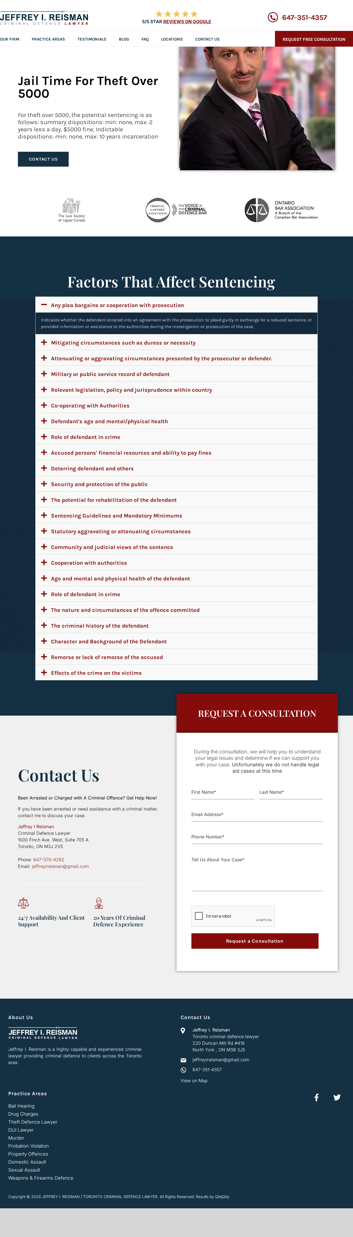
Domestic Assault (27, 1162)
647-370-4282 (48, 859)
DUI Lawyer (21, 1130)
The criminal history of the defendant (100, 626)
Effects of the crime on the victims (96, 673)
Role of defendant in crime (85, 437)
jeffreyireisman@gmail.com (60, 866)
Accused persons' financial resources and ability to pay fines (131, 453)
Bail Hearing (21, 1106)
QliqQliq (222, 1196)
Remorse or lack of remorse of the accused (107, 657)
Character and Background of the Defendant (109, 641)
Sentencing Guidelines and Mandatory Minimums (116, 516)
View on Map (194, 1080)
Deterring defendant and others (92, 468)
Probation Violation (28, 1146)
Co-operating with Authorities (90, 405)
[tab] (176, 304)
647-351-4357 (304, 17)
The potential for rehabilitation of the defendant (114, 500)
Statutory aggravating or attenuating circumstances (121, 531)
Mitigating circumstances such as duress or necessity (123, 343)
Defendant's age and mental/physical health (109, 421)
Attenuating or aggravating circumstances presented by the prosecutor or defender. (161, 358)
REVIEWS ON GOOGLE (187, 21)
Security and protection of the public (99, 484)
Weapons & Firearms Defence (40, 1178)
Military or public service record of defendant (110, 374)
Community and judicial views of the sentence (112, 547)
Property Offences (28, 1154)
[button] (43, 159)
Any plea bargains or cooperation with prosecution (117, 305)
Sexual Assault (24, 1170)
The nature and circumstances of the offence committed (125, 610)
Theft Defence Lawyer (32, 1122)
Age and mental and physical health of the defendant (120, 578)
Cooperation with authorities (89, 563)
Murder (16, 1138)
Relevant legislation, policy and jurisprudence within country (131, 390)
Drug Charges (23, 1114)
